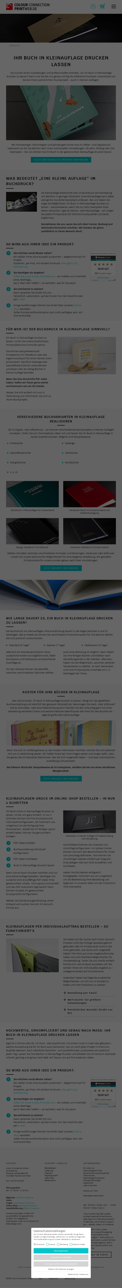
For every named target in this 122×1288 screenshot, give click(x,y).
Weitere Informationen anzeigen (61, 1269)
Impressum (83, 1274)
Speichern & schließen (61, 1257)
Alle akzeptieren (61, 1250)
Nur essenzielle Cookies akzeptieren (61, 1264)
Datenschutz (73, 1274)
